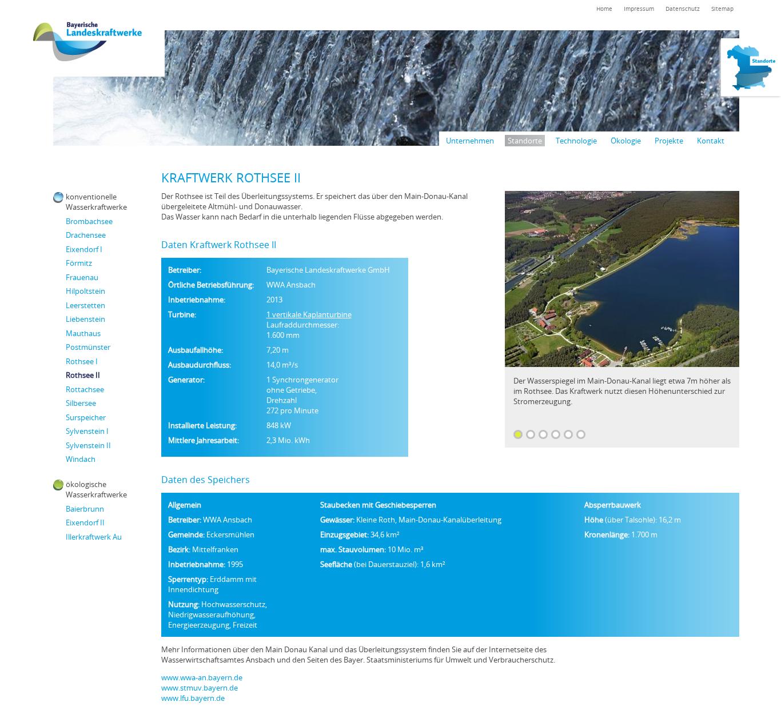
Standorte (525, 140)
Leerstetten (85, 305)
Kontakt (710, 140)
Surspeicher (86, 417)
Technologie (576, 140)
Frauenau (82, 277)
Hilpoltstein (85, 291)
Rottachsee (85, 389)
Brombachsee (89, 221)
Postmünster (88, 347)
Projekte (669, 140)
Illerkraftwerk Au (94, 537)
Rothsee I (82, 361)
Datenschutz (683, 9)
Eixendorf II (85, 522)
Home (604, 9)
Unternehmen (470, 140)
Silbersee (81, 403)
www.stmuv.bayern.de (199, 688)
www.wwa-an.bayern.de (201, 677)
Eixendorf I (84, 249)
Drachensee (86, 235)
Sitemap (722, 9)
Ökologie (626, 140)
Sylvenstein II (88, 445)
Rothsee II (83, 375)
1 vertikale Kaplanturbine (309, 314)
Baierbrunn (85, 509)
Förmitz (79, 263)
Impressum (639, 9)
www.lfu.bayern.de (193, 698)
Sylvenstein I (87, 431)
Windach (80, 459)
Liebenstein (85, 319)
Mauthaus (83, 333)
